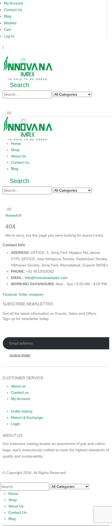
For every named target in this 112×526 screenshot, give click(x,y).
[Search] (97, 94)
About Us (18, 156)
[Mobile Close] (3, 479)
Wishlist (10, 23)
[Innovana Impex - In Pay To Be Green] (28, 68)
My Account (13, 3)
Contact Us (13, 10)
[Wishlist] (15, 104)
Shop (15, 150)
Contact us (20, 392)
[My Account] (7, 104)
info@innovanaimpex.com (46, 278)
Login (15, 424)
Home (16, 143)
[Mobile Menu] (4, 53)
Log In (9, 36)
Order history (22, 411)
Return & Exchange (27, 417)
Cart (7, 29)
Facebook (10, 294)
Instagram (36, 294)
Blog (7, 16)
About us (18, 386)
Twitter (23, 294)
